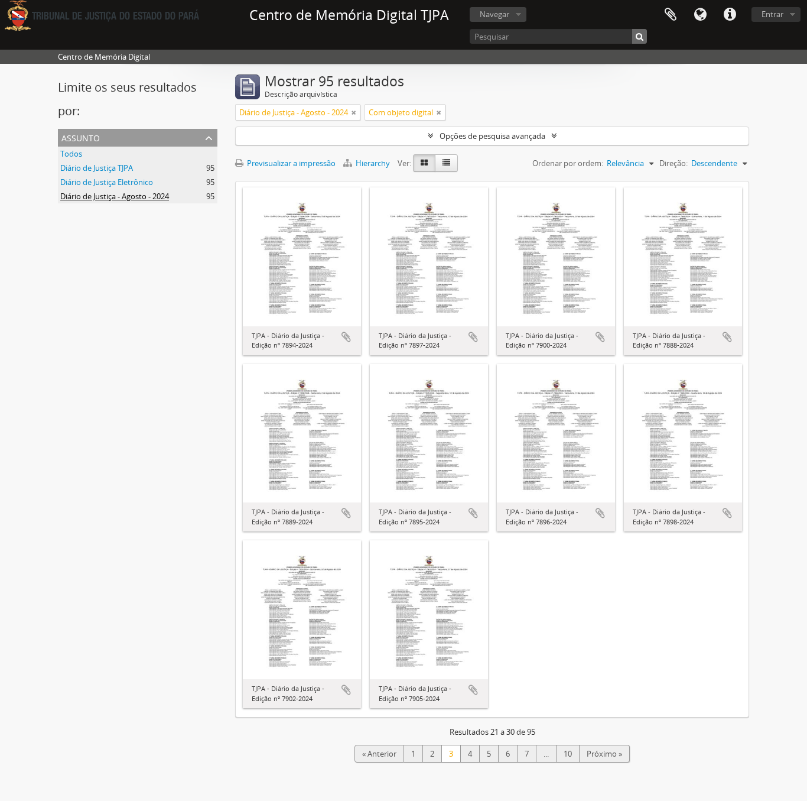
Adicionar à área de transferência (346, 337)
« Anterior (379, 753)
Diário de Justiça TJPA (96, 168)
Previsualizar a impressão (290, 163)
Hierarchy (373, 163)
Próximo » (604, 753)
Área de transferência (670, 15)
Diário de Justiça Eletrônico (106, 182)
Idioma (700, 15)
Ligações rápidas (729, 15)
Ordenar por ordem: (567, 163)
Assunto (80, 137)
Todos (71, 153)
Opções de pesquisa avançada (492, 136)
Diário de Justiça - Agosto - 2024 (114, 196)
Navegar (494, 14)
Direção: (673, 163)
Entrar (772, 14)
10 (568, 753)
